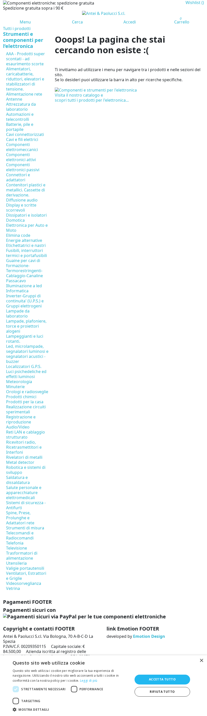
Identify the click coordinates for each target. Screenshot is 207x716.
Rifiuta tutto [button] (162, 692)
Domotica (15, 220)
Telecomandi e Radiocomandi (20, 535)
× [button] (201, 661)
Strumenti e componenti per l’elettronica (23, 40)
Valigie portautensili (25, 568)
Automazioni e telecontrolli (20, 117)
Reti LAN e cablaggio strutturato (25, 434)
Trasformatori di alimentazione (21, 556)
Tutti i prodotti (17, 28)
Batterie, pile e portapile (19, 127)
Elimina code (18, 235)
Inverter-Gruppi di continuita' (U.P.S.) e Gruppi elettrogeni (25, 300)
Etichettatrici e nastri (26, 245)
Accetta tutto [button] (162, 679)
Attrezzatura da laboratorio (21, 107)
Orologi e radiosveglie (27, 391)
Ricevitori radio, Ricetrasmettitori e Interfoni (24, 447)
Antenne (14, 99)
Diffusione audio (22, 200)
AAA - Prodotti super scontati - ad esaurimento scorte (25, 58)
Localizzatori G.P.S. (23, 366)
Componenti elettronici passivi (22, 167)
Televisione (16, 548)
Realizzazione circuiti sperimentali (26, 409)
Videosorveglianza (23, 583)
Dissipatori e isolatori (26, 215)
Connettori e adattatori (18, 177)
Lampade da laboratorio (18, 313)
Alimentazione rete (24, 94)
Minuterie (15, 386)
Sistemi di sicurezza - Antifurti (26, 505)
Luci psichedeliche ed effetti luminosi (26, 374)
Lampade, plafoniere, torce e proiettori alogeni (26, 326)
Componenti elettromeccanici (22, 147)
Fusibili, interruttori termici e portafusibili (26, 253)
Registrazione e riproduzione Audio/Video (21, 421)
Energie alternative (24, 240)
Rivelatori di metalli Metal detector (24, 460)
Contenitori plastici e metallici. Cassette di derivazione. (25, 189)
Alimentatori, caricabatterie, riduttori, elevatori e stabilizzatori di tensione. (25, 79)
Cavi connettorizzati (25, 134)
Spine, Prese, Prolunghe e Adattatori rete (20, 517)
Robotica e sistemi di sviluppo (25, 470)
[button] (71, 709)
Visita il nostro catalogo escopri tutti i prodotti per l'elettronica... (92, 97)
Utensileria (16, 563)
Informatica (17, 290)
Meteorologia (19, 381)
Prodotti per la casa (24, 401)
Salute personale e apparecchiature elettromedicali (23, 492)
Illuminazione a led (24, 285)
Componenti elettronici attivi (21, 157)
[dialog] (103, 685)
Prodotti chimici (21, 396)
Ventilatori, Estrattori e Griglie (26, 576)
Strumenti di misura (25, 527)
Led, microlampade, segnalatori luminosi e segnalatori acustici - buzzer (27, 354)
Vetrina (13, 588)
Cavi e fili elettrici (22, 139)
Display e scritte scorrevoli (21, 208)
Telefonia (14, 543)
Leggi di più (88, 680)
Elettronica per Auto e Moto (27, 228)
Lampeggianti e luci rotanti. (24, 339)
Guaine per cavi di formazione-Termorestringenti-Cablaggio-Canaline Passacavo (24, 270)
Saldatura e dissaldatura (18, 480)
